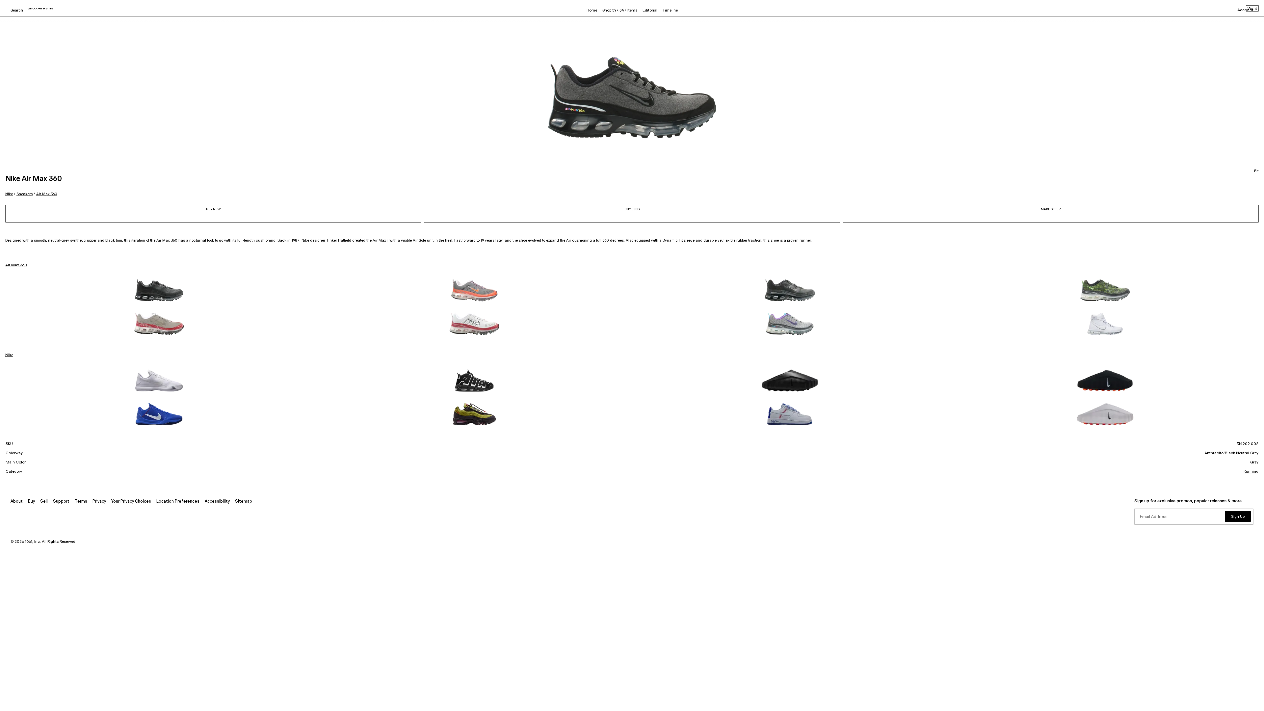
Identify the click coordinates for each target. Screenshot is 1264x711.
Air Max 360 (46, 194)
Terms (81, 501)
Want (1252, 9)
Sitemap (243, 501)
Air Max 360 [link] (16, 265)
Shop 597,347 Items (619, 11)
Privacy (99, 501)
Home (592, 11)
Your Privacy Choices (131, 501)
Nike (9, 194)
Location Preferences (177, 501)
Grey (1254, 462)
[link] (159, 290)
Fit (1256, 171)
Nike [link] (9, 355)
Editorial (650, 11)
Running (1251, 472)
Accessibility (217, 501)
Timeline (670, 11)
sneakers (24, 194)
